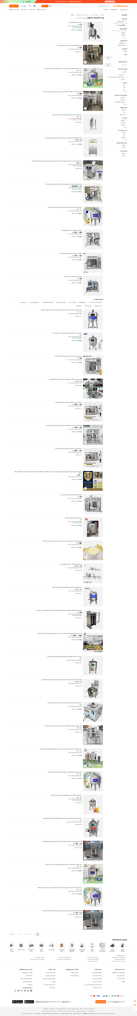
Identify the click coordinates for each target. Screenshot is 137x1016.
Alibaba (102, 15)
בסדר (108, 57)
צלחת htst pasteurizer (119, 961)
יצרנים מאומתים (74, 972)
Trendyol (85, 1008)
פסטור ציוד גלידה (72, 302)
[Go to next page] (15, 934)
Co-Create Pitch (121, 975)
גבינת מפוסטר (23, 302)
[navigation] (116, 475)
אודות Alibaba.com (120, 969)
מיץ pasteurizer (82, 302)
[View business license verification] (83, 1013)
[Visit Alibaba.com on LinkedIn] (28, 991)
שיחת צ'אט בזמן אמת (50, 975)
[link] (135, 1001)
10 (18, 934)
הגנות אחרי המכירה (97, 981)
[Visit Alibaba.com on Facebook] (31, 991)
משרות (123, 981)
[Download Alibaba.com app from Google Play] (17, 1001)
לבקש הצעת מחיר (74, 975)
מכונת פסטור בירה (39, 957)
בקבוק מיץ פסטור (88, 305)
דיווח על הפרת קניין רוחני (49, 984)
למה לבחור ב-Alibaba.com (118, 972)
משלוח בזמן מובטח (97, 978)
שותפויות (30, 984)
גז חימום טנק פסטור (119, 959)
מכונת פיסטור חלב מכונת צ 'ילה (95, 302)
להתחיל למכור (29, 975)
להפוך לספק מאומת (27, 981)
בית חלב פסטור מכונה (65, 957)
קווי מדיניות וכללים (97, 987)
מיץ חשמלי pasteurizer (119, 957)
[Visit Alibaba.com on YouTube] (19, 991)
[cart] (29, 6)
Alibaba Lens (116, 1001)
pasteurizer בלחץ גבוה (34, 302)
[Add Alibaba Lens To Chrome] (100, 1001)
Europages (91, 1008)
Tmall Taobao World (60, 1008)
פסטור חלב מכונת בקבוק (61, 302)
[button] (50, 6)
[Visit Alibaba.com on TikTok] (15, 991)
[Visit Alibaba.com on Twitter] (25, 991)
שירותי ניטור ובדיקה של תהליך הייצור (93, 984)
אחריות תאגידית (121, 978)
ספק (72, 29)
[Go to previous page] (41, 934)
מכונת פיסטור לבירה (92, 957)
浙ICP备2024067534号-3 (109, 1013)
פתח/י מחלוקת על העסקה (49, 978)
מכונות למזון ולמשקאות (81, 15)
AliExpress (45, 1008)
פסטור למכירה (78, 305)
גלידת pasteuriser (93, 961)
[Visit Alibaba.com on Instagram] (22, 991)
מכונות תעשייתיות (94, 15)
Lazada (68, 1008)
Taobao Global (75, 1008)
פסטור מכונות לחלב (93, 959)
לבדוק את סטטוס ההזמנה (26, 978)
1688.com (52, 1008)
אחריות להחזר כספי (97, 975)
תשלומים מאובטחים (97, 972)
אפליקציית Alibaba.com (42, 1001)
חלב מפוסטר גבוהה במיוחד (63, 959)
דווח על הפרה (52, 987)
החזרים (53, 981)
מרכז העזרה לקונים (51, 972)
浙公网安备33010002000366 (94, 1013)
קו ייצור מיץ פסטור (98, 305)
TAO (81, 1008)
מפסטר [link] (72, 15)
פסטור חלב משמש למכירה (47, 302)
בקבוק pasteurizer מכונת (37, 959)
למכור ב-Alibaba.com (27, 972)
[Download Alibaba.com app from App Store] (29, 1001)
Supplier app (65, 1001)
